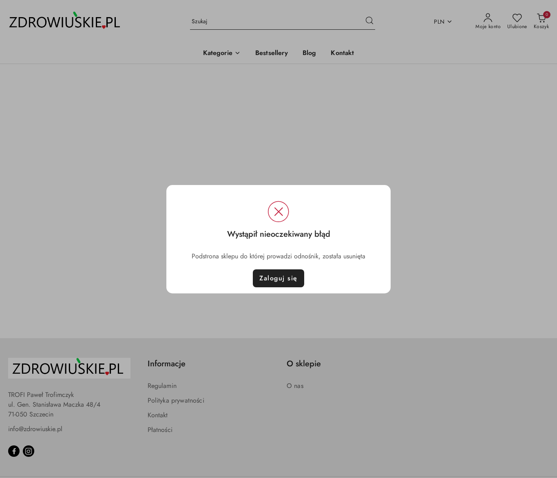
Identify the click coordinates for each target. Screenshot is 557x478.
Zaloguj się (278, 278)
